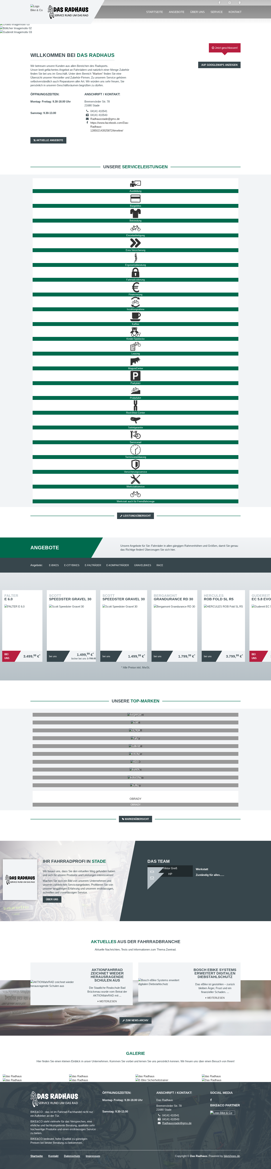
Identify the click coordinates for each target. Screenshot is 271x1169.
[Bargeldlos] (135, 198)
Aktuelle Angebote (49, 140)
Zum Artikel (23, 617)
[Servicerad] (135, 435)
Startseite (154, 11)
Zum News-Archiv (136, 1020)
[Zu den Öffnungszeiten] (229, 3)
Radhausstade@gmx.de (105, 118)
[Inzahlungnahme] (135, 302)
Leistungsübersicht (136, 515)
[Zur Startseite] (68, 12)
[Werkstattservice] (135, 479)
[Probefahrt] (135, 390)
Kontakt (235, 11)
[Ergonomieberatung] (135, 257)
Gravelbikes (142, 565)
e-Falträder (93, 565)
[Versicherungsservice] (135, 464)
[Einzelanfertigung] (135, 228)
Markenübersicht (136, 819)
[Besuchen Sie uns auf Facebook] (219, 3)
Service (217, 11)
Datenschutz (72, 1156)
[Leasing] (135, 346)
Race (160, 565)
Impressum (93, 1156)
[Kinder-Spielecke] (135, 331)
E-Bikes (54, 565)
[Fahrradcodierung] (135, 272)
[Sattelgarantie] (135, 420)
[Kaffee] (135, 316)
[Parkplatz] (135, 375)
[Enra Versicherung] (135, 242)
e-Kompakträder (117, 565)
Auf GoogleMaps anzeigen (219, 65)
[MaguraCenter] (135, 361)
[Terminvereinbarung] (135, 449)
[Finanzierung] (135, 287)
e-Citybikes (71, 565)
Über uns (197, 11)
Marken (97, 73)
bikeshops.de (232, 1156)
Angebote (176, 11)
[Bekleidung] (135, 213)
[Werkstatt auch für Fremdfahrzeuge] (135, 494)
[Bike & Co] (222, 1113)
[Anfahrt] (240, 3)
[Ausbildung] (135, 183)
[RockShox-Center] (135, 405)
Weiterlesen (108, 1001)
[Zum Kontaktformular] (170, 870)
